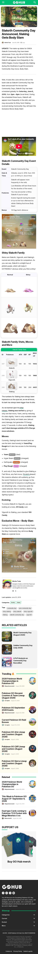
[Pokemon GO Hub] (19, 2)
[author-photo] (3, 686)
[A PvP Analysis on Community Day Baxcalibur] (7, 662)
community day (11, 608)
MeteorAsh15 (8, 818)
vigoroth (29, 615)
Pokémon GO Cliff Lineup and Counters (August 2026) (13, 748)
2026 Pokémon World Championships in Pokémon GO (12, 681)
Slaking (5, 615)
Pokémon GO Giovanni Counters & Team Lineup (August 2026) (13, 695)
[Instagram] (13, 590)
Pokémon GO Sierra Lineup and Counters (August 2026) (14, 763)
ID (2, 355)
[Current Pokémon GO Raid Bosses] (32, 722)
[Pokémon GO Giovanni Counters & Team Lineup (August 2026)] (32, 695)
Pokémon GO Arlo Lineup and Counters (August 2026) (13, 734)
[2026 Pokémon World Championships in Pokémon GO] (32, 681)
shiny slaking (7, 611)
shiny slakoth (17, 611)
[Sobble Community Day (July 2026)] (7, 649)
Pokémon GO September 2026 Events (13, 709)
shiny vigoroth (28, 611)
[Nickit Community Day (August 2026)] (7, 636)
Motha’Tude (8, 42)
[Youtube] (13, 893)
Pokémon (10, 355)
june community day (25, 608)
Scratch (26, 474)
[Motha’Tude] (3, 43)
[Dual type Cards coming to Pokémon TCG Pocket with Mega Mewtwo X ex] (32, 813)
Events (13, 602)
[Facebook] (3, 893)
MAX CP (35, 354)
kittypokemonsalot (9, 686)
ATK (20, 355)
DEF (25, 355)
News (18, 602)
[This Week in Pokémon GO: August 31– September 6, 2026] (32, 798)
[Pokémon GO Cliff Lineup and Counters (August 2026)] (32, 748)
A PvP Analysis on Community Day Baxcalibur (20, 660)
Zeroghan (7, 700)
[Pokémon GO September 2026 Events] (32, 710)
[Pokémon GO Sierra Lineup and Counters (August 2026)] (32, 763)
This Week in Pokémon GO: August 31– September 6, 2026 (14, 798)
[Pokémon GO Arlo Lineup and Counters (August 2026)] (32, 734)
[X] (15, 590)
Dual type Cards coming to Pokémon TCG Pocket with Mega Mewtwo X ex (14, 813)
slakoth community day (17, 615)
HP (29, 355)
